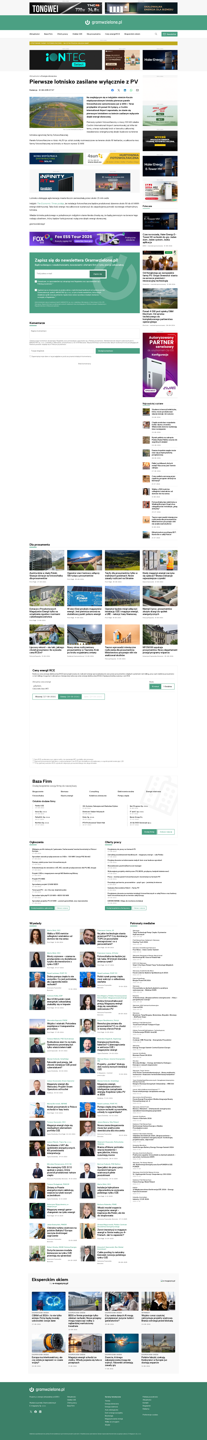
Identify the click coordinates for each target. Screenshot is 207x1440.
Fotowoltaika (38, 796)
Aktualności (34, 34)
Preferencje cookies (150, 1415)
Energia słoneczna (49, 76)
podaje (50, 203)
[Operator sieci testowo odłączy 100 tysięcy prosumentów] (84, 560)
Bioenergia (109, 1416)
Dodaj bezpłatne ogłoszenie (42, 908)
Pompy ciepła (123, 796)
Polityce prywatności (53, 306)
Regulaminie (38, 306)
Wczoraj (45, 696)
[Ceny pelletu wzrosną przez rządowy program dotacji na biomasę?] (146, 480)
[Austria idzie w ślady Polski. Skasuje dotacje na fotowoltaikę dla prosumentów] (46, 560)
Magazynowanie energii (114, 1419)
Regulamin (60, 341)
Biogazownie (37, 791)
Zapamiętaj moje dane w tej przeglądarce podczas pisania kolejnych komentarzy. (61, 356)
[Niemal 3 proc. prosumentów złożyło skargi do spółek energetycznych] (160, 596)
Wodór (107, 1425)
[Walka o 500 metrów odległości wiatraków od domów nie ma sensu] (146, 493)
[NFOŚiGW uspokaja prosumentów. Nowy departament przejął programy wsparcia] (160, 634)
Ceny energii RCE (112, 34)
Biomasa (64, 791)
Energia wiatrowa (153, 791)
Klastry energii (67, 796)
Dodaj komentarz (105, 351)
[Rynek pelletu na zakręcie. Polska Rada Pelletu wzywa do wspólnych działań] (146, 441)
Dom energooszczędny (114, 1413)
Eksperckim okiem (132, 34)
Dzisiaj (69, 696)
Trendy (107, 1401)
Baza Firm (48, 34)
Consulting (94, 791)
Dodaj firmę (149, 832)
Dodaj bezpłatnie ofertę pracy (118, 908)
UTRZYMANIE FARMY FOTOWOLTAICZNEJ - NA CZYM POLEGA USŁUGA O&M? (59, 43)
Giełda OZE (77, 34)
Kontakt (145, 1403)
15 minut (155, 686)
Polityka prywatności (150, 1397)
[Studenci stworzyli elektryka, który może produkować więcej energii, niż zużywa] (146, 413)
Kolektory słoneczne (97, 796)
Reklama (146, 1409)
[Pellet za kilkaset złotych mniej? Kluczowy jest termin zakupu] (146, 467)
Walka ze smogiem (112, 1422)
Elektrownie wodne (126, 791)
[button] (156, 34)
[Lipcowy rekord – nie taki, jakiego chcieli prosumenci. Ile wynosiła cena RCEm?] (46, 634)
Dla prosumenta (93, 34)
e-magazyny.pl (60, 1283)
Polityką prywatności (96, 341)
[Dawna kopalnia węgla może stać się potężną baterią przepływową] (146, 454)
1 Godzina (168, 686)
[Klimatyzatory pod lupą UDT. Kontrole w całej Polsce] (146, 535)
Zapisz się (97, 274)
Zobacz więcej (166, 832)
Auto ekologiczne (111, 1410)
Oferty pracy (62, 34)
